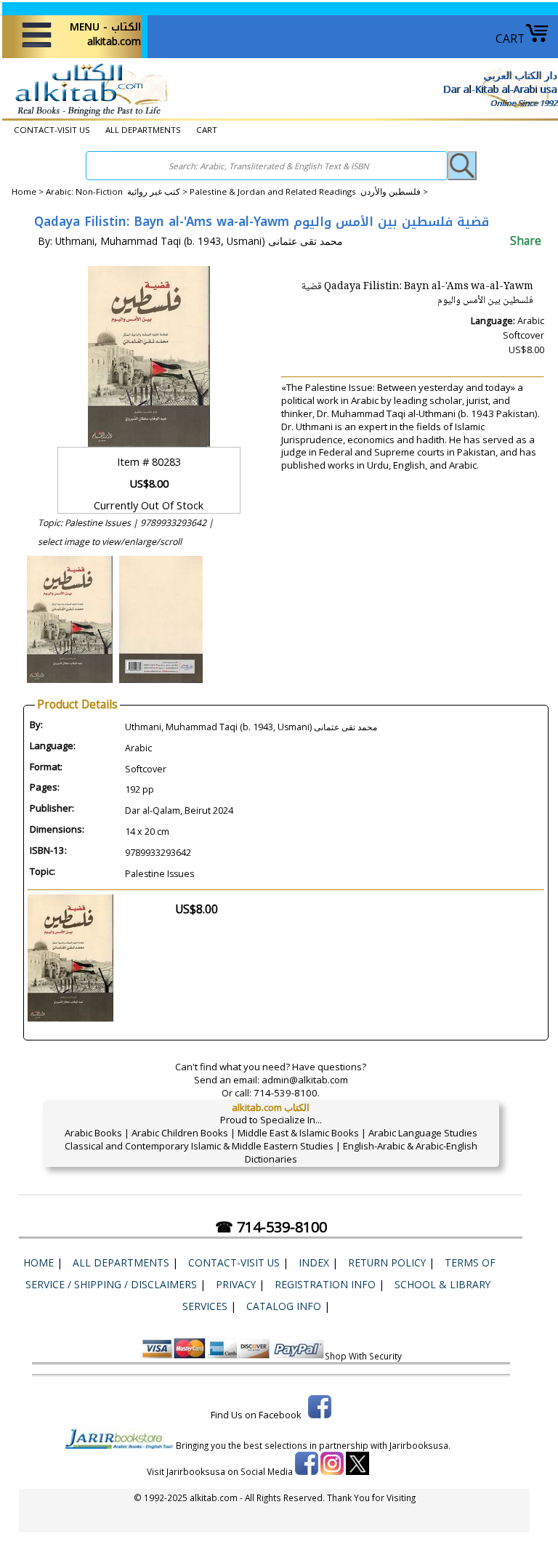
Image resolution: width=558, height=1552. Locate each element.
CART (510, 39)
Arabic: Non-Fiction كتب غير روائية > (118, 191)
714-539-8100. (287, 1092)
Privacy (236, 1284)
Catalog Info (283, 1306)
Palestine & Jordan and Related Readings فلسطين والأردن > (309, 191)
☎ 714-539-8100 (271, 1227)
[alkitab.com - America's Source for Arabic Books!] (87, 116)
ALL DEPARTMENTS (143, 129)
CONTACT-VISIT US (52, 129)
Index (314, 1262)
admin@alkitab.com (305, 1079)
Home (24, 191)
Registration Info (325, 1284)
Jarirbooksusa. (419, 1445)
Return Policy (387, 1262)
